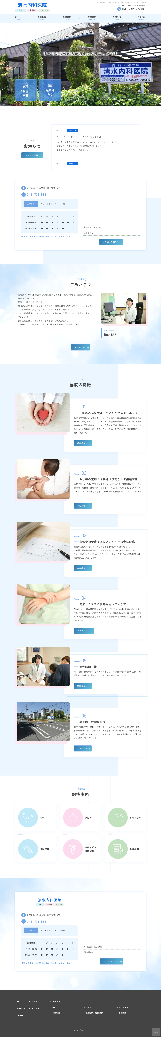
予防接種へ (82, 505)
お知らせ (117, 17)
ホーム (18, 17)
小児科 (88, 1007)
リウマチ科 (124, 1007)
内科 (54, 1007)
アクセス (142, 17)
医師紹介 (42, 17)
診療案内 (92, 17)
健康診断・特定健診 (94, 1013)
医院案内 (67, 17)
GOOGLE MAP (110, 241)
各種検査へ (82, 568)
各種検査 (123, 1013)
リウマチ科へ (83, 630)
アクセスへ (82, 748)
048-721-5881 (37, 194)
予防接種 (56, 1013)
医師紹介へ (80, 347)
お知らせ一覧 (31, 155)
